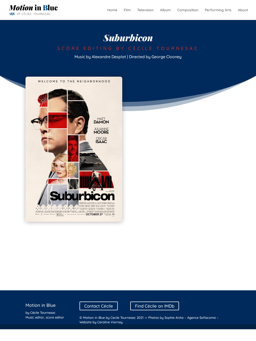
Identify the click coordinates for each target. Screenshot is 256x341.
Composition (187, 10)
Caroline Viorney (109, 322)
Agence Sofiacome (201, 318)
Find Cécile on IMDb (154, 306)
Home (112, 10)
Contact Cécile (98, 306)
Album (165, 10)
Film (127, 10)
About (243, 10)
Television (145, 10)
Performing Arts (218, 10)
